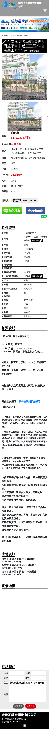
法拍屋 (19, 35)
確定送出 (31, 706)
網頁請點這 (35, 401)
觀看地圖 (35, 240)
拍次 (4, 180)
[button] (2, 116)
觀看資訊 (35, 276)
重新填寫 (18, 706)
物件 (26, 35)
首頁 (12, 35)
